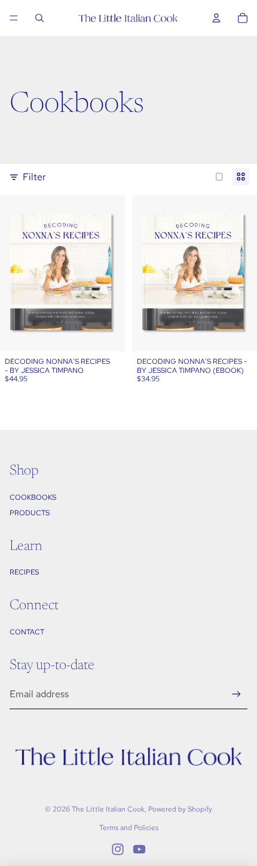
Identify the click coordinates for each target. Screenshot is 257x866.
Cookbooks (33, 497)
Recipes (24, 572)
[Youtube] (139, 849)
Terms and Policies (128, 827)
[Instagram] (118, 849)
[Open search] (39, 18)
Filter (34, 177)
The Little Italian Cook (108, 809)
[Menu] (13, 18)
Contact (27, 632)
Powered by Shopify (180, 809)
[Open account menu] (216, 18)
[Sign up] (236, 694)
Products (30, 513)
